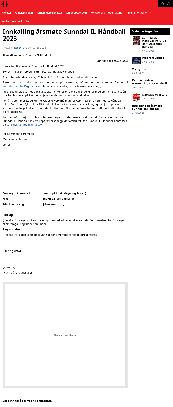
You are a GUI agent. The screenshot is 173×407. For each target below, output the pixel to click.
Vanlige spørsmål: (12, 21)
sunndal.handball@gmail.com (22, 86)
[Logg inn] (169, 4)
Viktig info (139, 69)
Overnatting (115, 12)
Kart (28, 21)
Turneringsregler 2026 (49, 12)
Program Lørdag (153, 58)
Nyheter (6, 12)
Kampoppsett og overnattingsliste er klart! (149, 81)
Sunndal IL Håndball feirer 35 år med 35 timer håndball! (154, 42)
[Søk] (162, 4)
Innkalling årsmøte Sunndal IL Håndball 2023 (64, 35)
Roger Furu (20, 47)
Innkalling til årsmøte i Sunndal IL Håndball (147, 107)
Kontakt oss (98, 12)
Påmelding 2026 (24, 12)
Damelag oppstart (154, 94)
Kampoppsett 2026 (76, 12)
